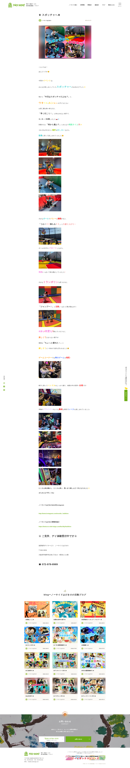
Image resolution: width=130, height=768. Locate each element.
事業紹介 (90, 4)
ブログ (103, 4)
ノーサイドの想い (73, 4)
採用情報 (82, 4)
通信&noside (111, 4)
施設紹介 (97, 4)
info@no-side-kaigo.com (33, 761)
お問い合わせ (78, 739)
